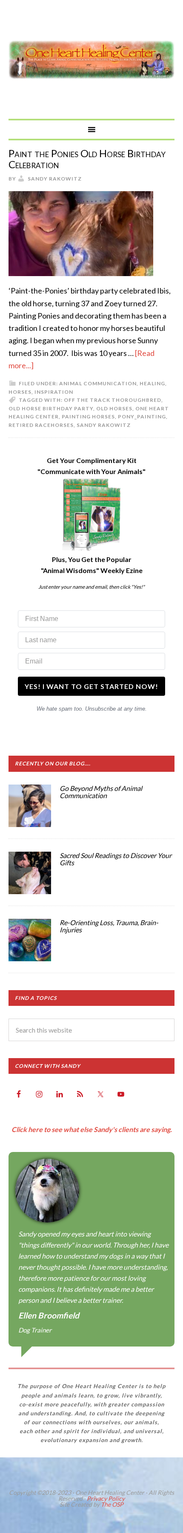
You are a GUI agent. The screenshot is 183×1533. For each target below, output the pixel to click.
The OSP (112, 1504)
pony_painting (142, 416)
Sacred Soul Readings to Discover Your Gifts (116, 859)
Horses (20, 392)
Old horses (114, 408)
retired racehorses (41, 425)
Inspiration (53, 392)
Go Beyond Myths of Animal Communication (101, 792)
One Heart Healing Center (91, 59)
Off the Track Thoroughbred (112, 400)
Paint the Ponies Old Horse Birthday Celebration (87, 158)
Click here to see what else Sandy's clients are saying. (91, 1129)
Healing (152, 383)
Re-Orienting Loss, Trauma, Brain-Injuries (109, 926)
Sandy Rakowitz (104, 425)
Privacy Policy (106, 1498)
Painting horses (88, 416)
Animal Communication (98, 383)
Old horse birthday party (51, 408)
